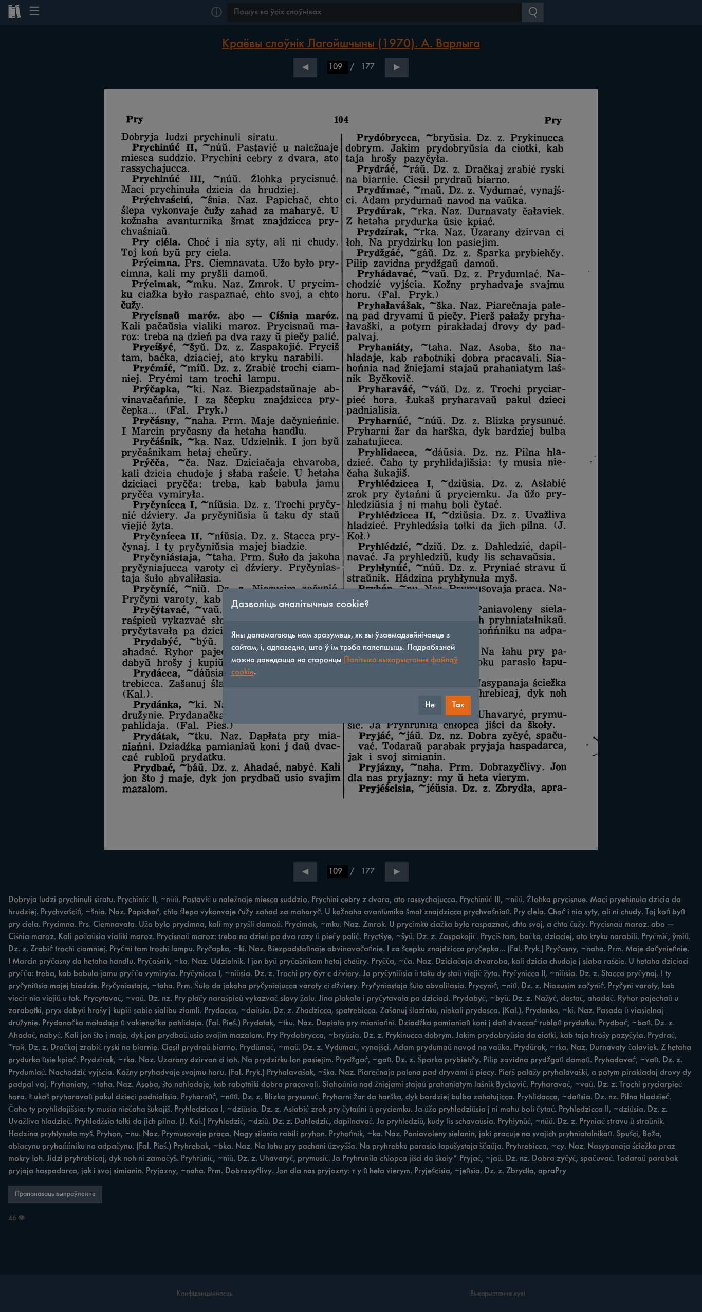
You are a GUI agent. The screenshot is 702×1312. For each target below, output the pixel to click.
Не (430, 705)
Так (458, 705)
